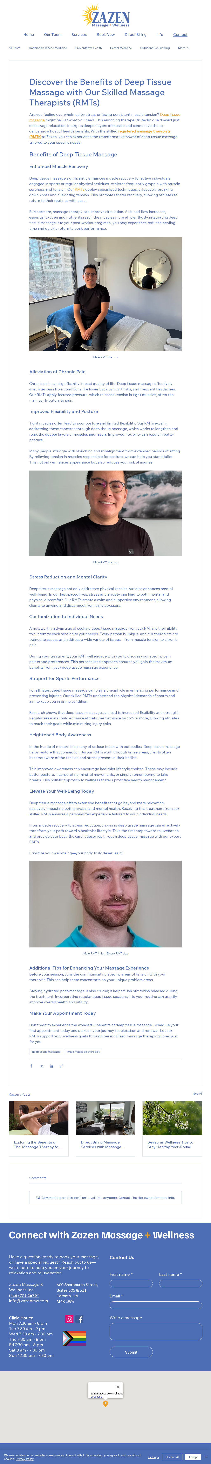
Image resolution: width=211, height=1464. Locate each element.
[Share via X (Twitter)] (41, 1066)
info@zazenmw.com (28, 1300)
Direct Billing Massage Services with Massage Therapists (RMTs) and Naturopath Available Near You (104, 1144)
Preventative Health (88, 48)
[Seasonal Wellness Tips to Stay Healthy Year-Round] (172, 1118)
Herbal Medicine (121, 48)
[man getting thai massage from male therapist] (38, 1118)
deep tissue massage (46, 1052)
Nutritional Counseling (155, 48)
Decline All (172, 1457)
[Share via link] (61, 1066)
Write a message (126, 1318)
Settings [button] (153, 1457)
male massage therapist (83, 1052)
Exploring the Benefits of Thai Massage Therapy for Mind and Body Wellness (37, 1144)
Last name (169, 1274)
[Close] (206, 1457)
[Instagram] (69, 1319)
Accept (193, 1457)
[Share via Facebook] (31, 1066)
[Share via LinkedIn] (51, 1066)
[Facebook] (79, 1319)
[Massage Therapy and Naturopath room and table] (105, 1118)
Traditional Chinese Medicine (47, 48)
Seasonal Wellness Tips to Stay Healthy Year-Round (170, 1144)
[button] (159, 34)
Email (115, 1296)
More (181, 48)
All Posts (14, 48)
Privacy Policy (25, 1459)
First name (120, 1274)
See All (197, 1093)
